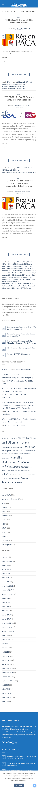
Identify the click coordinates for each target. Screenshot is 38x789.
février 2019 (6, 569)
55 (11, 438)
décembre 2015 (7, 668)
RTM (5, 474)
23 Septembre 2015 (28, 270)
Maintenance (14, 286)
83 (16, 438)
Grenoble (19, 284)
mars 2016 (5, 656)
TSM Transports (22, 29)
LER (9, 286)
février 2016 (6, 660)
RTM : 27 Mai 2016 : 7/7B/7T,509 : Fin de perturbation (18, 412)
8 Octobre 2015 (9, 84)
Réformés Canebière (15, 475)
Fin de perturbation (10, 450)
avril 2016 (5, 652)
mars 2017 (5, 611)
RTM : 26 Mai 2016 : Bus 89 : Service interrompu (17, 396)
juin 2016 (5, 644)
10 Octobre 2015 (22, 82)
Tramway (24, 478)
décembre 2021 (7, 561)
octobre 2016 (7, 627)
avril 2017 (5, 606)
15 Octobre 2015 (20, 266)
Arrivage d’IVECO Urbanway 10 (18, 354)
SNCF (20, 88)
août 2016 (5, 635)
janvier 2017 (6, 619)
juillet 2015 (6, 689)
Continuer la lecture (19, 74)
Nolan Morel (6, 369)
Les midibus (6, 516)
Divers (19, 17)
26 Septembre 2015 (28, 273)
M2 (30, 453)
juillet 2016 (6, 639)
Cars (12, 284)
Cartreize (5, 507)
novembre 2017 (7, 586)
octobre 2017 (7, 590)
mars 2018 (5, 578)
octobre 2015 (7, 677)
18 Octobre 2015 (20, 268)
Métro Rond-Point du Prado (21, 470)
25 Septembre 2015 (17, 273)
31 (6, 438)
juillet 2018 (6, 573)
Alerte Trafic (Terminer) (10, 499)
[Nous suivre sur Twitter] (11, 742)
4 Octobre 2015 (26, 277)
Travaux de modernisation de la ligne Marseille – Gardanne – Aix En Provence (21, 342)
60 (13, 438)
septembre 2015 (8, 681)
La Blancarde (15, 453)
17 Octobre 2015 (10, 268)
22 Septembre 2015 (17, 270)
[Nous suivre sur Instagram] (7, 742)
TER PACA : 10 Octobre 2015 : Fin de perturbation (19, 21)
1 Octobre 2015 (21, 262)
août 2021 (5, 565)
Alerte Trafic (25, 437)
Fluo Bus (21, 450)
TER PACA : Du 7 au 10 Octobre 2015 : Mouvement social (19, 98)
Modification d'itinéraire (16, 461)
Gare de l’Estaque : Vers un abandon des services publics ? (21, 335)
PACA (7, 88)
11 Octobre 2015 (10, 264)
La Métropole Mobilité (23, 369)
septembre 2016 (8, 631)
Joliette (9, 453)
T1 (34, 475)
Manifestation (5, 458)
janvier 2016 (6, 664)
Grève (11, 86)
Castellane (5, 447)
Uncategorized (7, 545)
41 (7, 438)
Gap (15, 284)
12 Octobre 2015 (20, 264)
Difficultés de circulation (17, 447)
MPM (5, 466)
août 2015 (5, 685)
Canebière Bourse (20, 442)
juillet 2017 (6, 602)
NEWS (4, 528)
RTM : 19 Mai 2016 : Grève (15, 425)
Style (3, 536)
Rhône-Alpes (15, 288)
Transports (9, 482)
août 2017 (5, 598)
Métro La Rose (7, 470)
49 (9, 438)
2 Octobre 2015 (29, 268)
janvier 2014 (6, 693)
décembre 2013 (7, 697)
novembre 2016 (7, 623)
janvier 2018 (6, 582)
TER (23, 88)
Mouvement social (20, 172)
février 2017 (6, 615)
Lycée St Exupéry (24, 453)
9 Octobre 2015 (18, 84)
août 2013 (5, 701)
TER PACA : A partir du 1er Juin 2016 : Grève (17, 382)
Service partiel (26, 475)
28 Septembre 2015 (17, 275)
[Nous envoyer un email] (15, 742)
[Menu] (3, 3)
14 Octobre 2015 (10, 266)
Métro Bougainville (23, 467)
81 (14, 438)
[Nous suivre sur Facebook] (3, 742)
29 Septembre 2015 (28, 275)
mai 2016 (5, 648)
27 (4, 438)
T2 (3, 478)
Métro (12, 467)
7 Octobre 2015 (23, 279)
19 (2, 438)
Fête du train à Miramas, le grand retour (21, 348)
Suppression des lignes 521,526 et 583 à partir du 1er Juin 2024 (21, 328)
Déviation (29, 446)
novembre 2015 (7, 672)
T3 (5, 478)
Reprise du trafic (14, 88)
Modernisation (23, 286)
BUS (8, 442)
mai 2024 (5, 557)
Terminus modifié (14, 478)
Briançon (7, 284)
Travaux (28, 288)
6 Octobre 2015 (14, 279)
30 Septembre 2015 (15, 277)
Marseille (16, 86)
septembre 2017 (8, 594)
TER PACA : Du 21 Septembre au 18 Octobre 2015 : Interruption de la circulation (19, 183)
